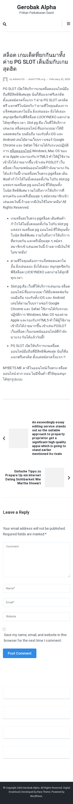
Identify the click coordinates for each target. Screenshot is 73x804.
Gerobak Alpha (36, 7)
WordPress (36, 796)
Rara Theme (43, 791)
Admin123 (18, 79)
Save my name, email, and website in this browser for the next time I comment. (35, 637)
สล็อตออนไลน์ (20, 151)
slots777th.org (36, 79)
